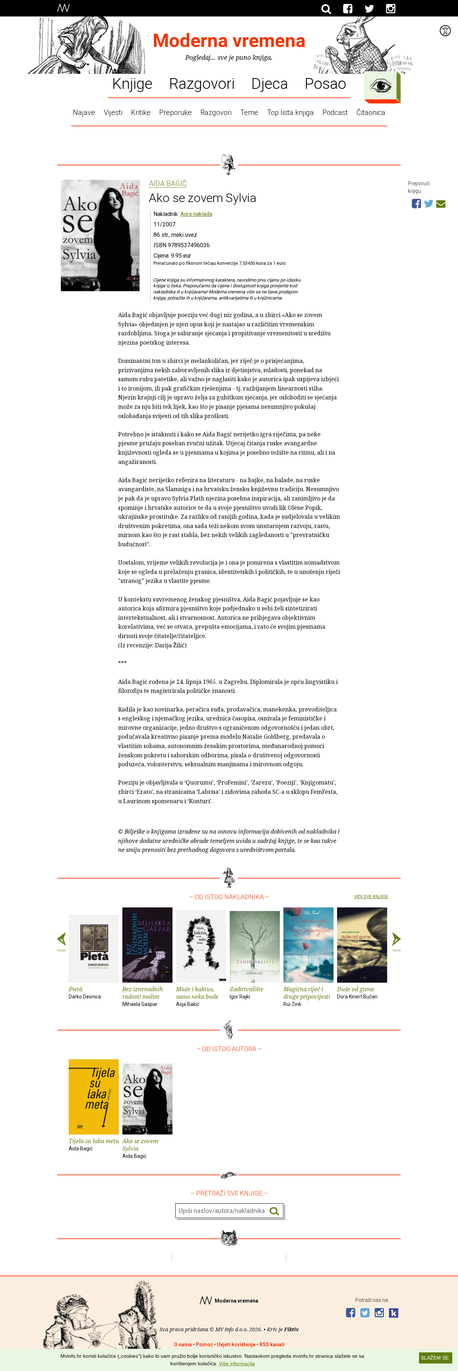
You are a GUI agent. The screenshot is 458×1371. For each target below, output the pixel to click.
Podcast (335, 112)
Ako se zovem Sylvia (140, 1148)
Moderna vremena (229, 41)
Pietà (85, 992)
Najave (84, 112)
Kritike (141, 112)
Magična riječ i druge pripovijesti (306, 996)
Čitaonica (370, 112)
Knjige (132, 83)
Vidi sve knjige (371, 896)
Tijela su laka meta (94, 1144)
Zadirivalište (246, 992)
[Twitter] (369, 8)
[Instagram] (391, 8)
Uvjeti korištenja (236, 1344)
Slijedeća (396, 941)
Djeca (269, 83)
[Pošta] (440, 202)
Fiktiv (291, 1329)
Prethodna (61, 941)
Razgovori (202, 83)
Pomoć (204, 1344)
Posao (325, 83)
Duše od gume (357, 992)
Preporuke (175, 112)
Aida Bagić (168, 184)
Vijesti (113, 112)
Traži (274, 1211)
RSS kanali (271, 1344)
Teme (249, 112)
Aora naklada (196, 214)
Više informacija (237, 1363)
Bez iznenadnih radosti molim (142, 996)
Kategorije (380, 85)
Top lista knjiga (290, 112)
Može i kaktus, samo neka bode (197, 996)
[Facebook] (348, 8)
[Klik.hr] (393, 1314)
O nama (183, 1344)
